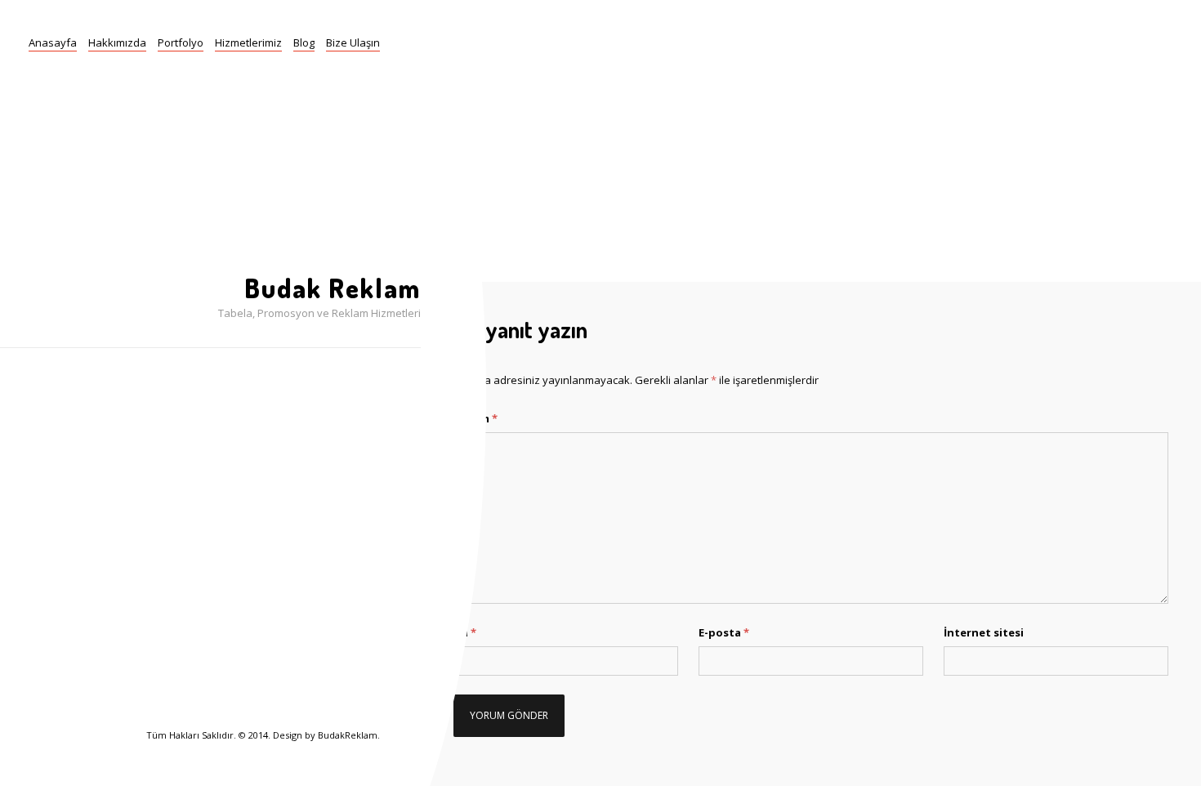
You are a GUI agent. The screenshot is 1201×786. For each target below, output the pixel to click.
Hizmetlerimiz (248, 42)
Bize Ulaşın (353, 42)
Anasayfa (53, 42)
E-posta (724, 632)
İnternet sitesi (984, 632)
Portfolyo (180, 42)
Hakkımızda (117, 42)
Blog (304, 42)
